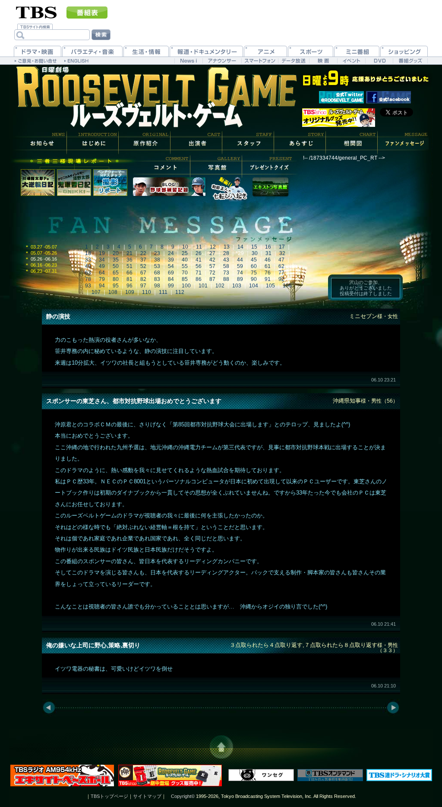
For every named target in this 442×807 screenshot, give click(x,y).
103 (236, 285)
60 (254, 266)
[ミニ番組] (356, 51)
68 (157, 272)
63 (88, 272)
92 (281, 279)
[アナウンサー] (221, 60)
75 (254, 272)
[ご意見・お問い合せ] (36, 60)
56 (199, 266)
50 (116, 266)
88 (226, 279)
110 (146, 292)
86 (199, 279)
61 (268, 266)
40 (185, 259)
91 (268, 279)
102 (219, 285)
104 (253, 285)
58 (226, 266)
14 (240, 246)
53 (157, 266)
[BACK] (48, 707)
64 (102, 272)
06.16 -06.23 (41, 265)
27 (212, 253)
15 (254, 246)
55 (185, 266)
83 (157, 279)
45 (254, 259)
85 (185, 279)
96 (129, 285)
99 (171, 285)
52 (143, 266)
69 (171, 272)
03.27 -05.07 (41, 246)
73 (226, 272)
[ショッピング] (404, 51)
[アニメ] (265, 51)
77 (281, 272)
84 (171, 279)
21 (129, 253)
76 (268, 272)
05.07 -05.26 (41, 252)
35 (116, 259)
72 (212, 272)
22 (143, 253)
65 (116, 272)
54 (171, 266)
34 (102, 259)
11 (199, 246)
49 (102, 266)
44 (240, 259)
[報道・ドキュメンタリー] (206, 51)
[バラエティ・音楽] (92, 51)
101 (203, 285)
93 (88, 285)
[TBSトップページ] (36, 11)
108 (112, 292)
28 (226, 253)
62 (281, 266)
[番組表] (86, 12)
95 (116, 285)
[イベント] (351, 60)
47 (281, 259)
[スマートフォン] (259, 60)
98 (157, 285)
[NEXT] (393, 707)
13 (227, 246)
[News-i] (188, 60)
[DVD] (379, 60)
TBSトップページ (109, 796)
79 (102, 279)
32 (282, 253)
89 (240, 279)
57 (212, 266)
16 (268, 246)
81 (129, 279)
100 (186, 285)
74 (240, 272)
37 (143, 259)
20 (116, 253)
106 (287, 285)
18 (88, 253)
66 (129, 272)
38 (157, 259)
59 (240, 266)
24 (171, 253)
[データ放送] (293, 60)
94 (102, 285)
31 (268, 253)
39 (171, 259)
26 (199, 253)
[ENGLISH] (77, 60)
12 (213, 246)
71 (199, 272)
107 (96, 292)
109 (129, 292)
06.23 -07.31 (41, 271)
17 (282, 246)
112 (179, 292)
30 (255, 253)
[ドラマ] (37, 51)
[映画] (323, 60)
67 (143, 272)
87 (212, 279)
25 (185, 253)
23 (157, 253)
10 (185, 246)
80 (116, 279)
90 (254, 279)
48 (88, 266)
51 (129, 266)
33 (88, 259)
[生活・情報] (146, 51)
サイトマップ (147, 796)
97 (143, 285)
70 (185, 272)
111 (163, 292)
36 (129, 259)
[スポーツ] (310, 51)
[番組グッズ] (410, 60)
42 (212, 259)
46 (268, 259)
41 (199, 259)
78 (88, 279)
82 (143, 279)
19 (102, 253)
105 (270, 285)
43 (226, 259)
